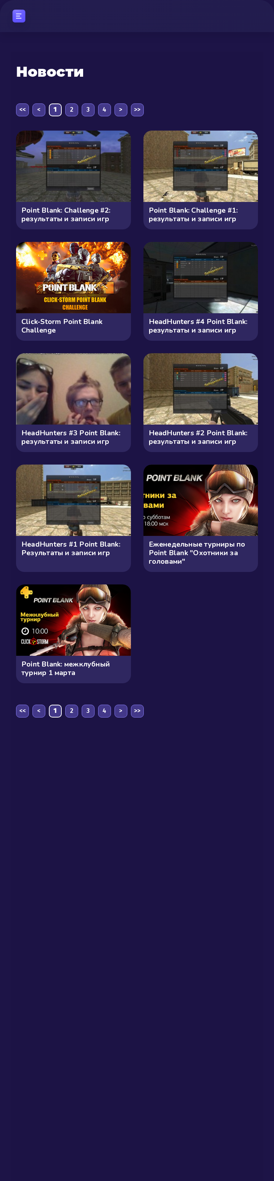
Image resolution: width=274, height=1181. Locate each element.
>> (137, 109)
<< (22, 109)
